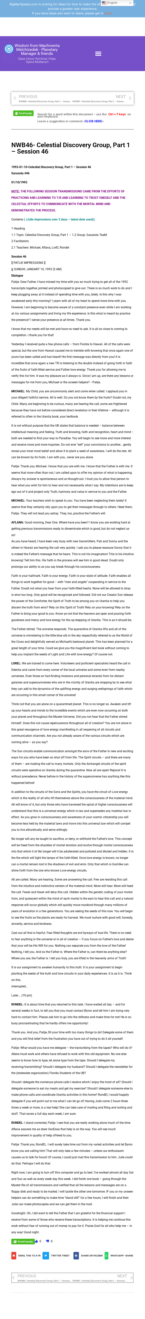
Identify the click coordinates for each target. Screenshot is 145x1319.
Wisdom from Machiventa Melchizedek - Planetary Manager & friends (37, 49)
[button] (98, 54)
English (111, 2)
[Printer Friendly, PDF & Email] (23, 113)
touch (108, 13)
